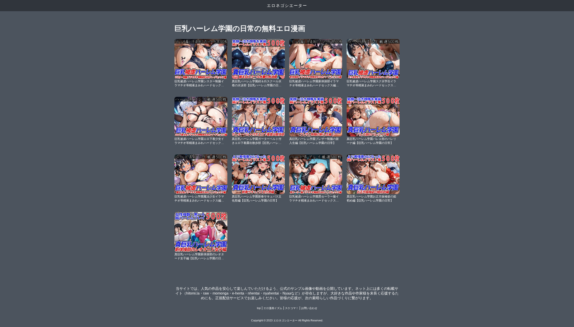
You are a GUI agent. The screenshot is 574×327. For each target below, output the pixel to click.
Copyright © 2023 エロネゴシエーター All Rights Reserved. (287, 320)
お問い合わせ (309, 308)
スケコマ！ (291, 308)
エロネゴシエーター (287, 5)
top (259, 308)
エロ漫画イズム (272, 308)
